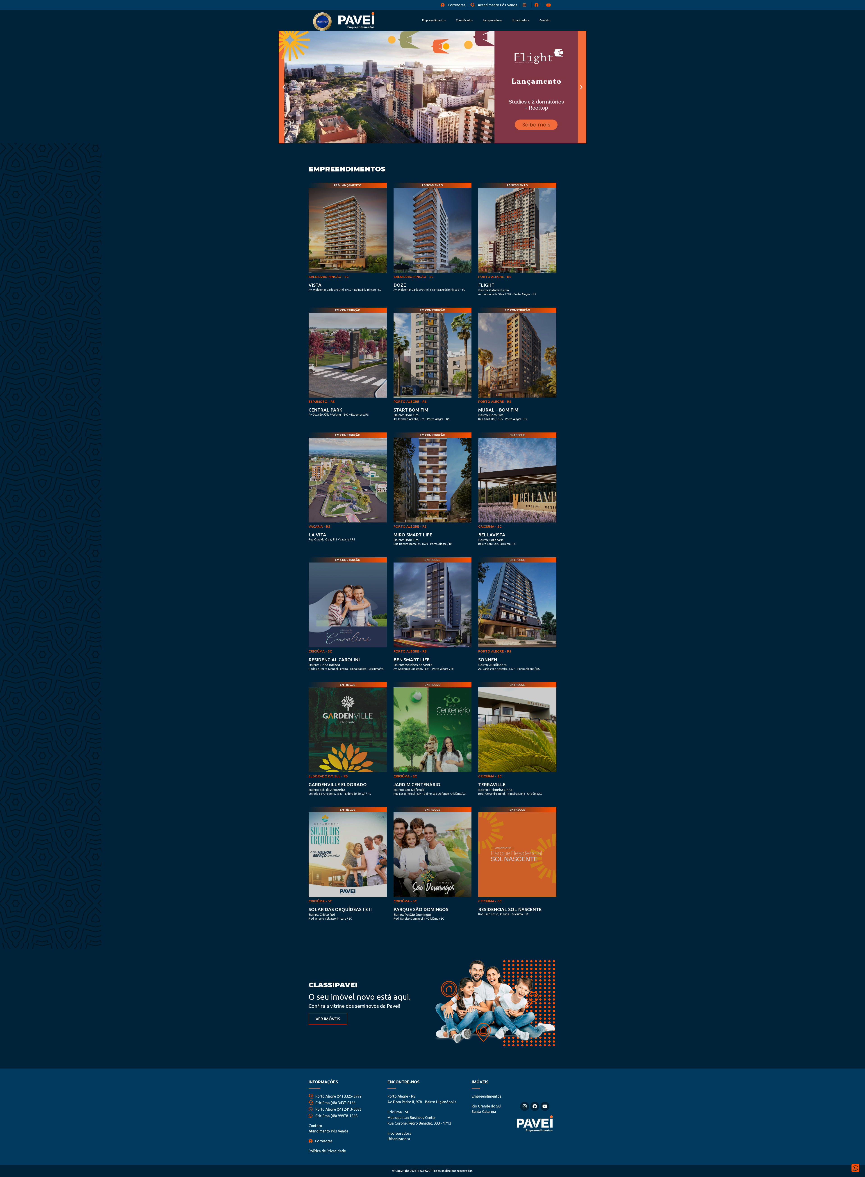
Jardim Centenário (417, 784)
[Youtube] (544, 1106)
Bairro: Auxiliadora (492, 665)
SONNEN (487, 659)
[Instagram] (524, 1106)
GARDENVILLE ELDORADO (338, 784)
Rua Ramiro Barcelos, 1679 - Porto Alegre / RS (423, 543)
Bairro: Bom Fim (406, 415)
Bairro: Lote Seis (490, 540)
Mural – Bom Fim (498, 409)
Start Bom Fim (411, 409)
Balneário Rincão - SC (329, 277)
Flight (486, 285)
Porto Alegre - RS (494, 277)
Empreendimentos (434, 20)
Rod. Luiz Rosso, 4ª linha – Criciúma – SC (503, 914)
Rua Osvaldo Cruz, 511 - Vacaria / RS (332, 539)
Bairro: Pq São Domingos (413, 914)
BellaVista (491, 534)
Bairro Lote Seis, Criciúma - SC (497, 543)
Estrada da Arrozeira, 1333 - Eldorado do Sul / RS (340, 793)
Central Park (325, 409)
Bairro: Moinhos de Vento (413, 665)
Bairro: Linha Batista (324, 665)
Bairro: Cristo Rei (322, 914)
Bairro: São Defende (409, 790)
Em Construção (347, 310)
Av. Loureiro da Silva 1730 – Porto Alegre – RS (507, 294)
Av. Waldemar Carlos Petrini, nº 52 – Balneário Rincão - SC (345, 289)
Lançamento (432, 185)
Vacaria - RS (319, 526)
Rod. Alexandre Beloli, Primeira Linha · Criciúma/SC (510, 793)
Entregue (517, 435)
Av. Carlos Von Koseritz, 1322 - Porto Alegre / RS (508, 668)
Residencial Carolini (334, 659)
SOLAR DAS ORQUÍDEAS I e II (340, 909)
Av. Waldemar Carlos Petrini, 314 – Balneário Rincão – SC (429, 289)
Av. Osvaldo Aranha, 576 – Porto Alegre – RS (421, 419)
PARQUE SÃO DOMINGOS (421, 909)
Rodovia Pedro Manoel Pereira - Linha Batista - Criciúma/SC (346, 668)
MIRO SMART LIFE (413, 534)
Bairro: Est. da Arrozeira (327, 790)
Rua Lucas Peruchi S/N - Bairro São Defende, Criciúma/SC (429, 793)
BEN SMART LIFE (412, 659)
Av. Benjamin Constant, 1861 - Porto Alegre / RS (424, 668)
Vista (315, 285)
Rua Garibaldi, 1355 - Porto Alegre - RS (502, 419)
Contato (544, 20)
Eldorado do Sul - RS (328, 776)
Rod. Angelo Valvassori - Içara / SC (330, 918)
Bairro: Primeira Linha (495, 790)
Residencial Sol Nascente (510, 909)
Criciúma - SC (490, 526)
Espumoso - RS (322, 401)
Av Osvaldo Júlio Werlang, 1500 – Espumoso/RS (339, 414)
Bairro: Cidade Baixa (493, 290)
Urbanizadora (520, 20)
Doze (400, 285)
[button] (284, 87)
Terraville (491, 784)
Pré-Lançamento (347, 185)
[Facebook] (534, 1106)
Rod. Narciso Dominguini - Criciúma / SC (419, 918)
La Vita (317, 534)
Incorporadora (492, 20)
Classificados (464, 20)
